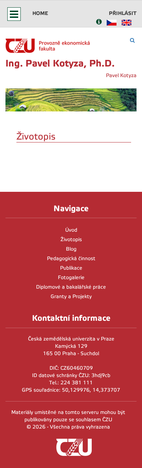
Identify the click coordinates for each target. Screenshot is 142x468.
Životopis (71, 239)
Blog (71, 249)
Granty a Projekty (71, 296)
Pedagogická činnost (71, 258)
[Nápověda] (99, 22)
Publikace (71, 268)
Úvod (71, 230)
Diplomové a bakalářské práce (71, 287)
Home (40, 13)
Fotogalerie (71, 277)
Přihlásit (123, 13)
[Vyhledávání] (132, 40)
